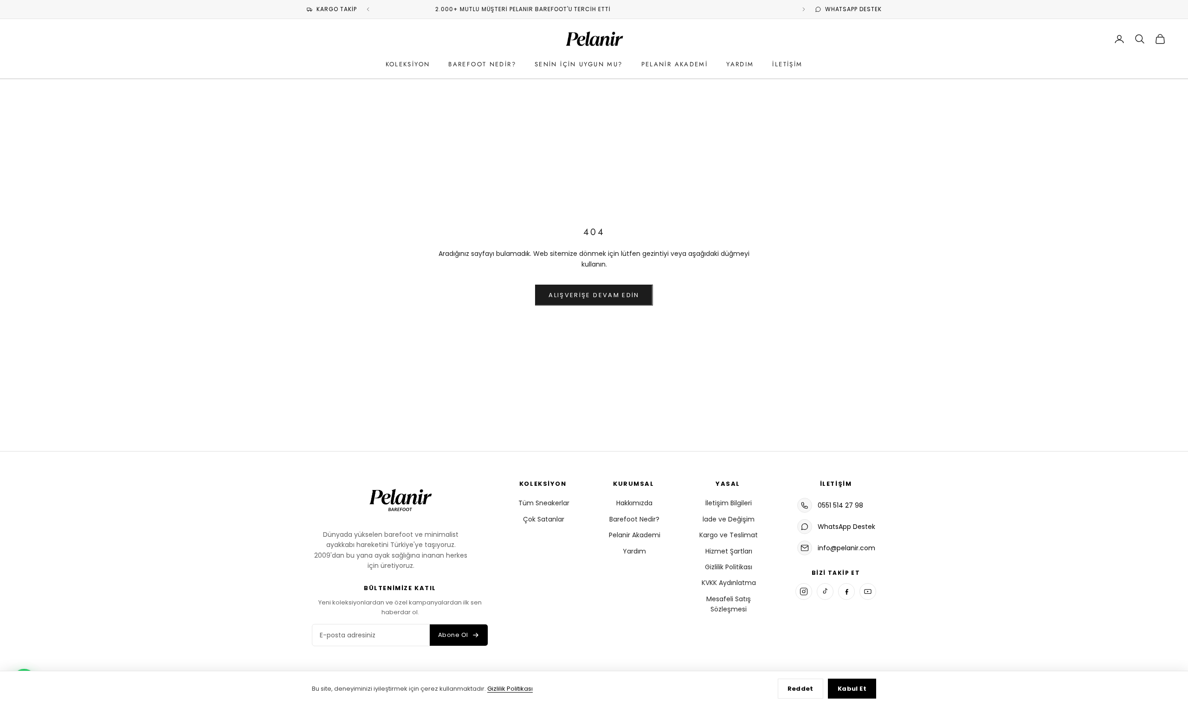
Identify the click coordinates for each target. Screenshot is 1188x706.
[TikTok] (825, 591)
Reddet (801, 688)
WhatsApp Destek (846, 526)
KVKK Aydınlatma (729, 582)
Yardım (740, 64)
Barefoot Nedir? (482, 64)
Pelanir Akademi (674, 64)
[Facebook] (846, 591)
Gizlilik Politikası (728, 567)
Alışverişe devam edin (594, 295)
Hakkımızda (634, 503)
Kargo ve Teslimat (728, 535)
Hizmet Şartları (728, 551)
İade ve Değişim (729, 519)
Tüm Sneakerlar (543, 503)
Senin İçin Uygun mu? (579, 64)
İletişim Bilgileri (728, 503)
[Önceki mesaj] (368, 9)
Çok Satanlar (543, 519)
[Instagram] (803, 591)
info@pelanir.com (846, 548)
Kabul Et (852, 688)
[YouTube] (867, 591)
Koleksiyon (408, 64)
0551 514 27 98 (840, 505)
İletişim (787, 64)
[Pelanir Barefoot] (400, 498)
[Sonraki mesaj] (803, 9)
